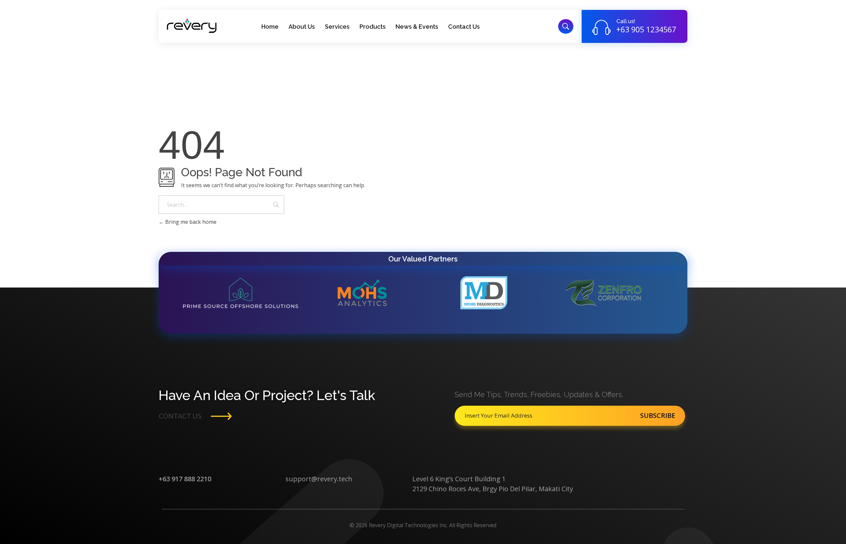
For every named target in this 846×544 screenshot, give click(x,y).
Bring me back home (190, 221)
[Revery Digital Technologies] (191, 25)
